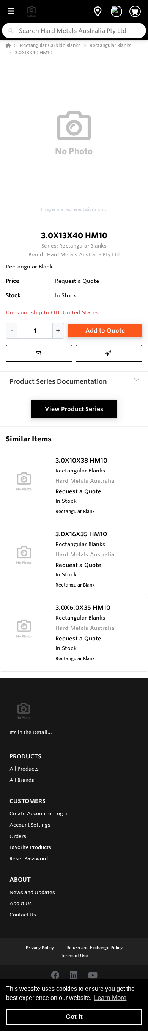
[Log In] (116, 11)
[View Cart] (135, 11)
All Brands (21, 780)
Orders (17, 836)
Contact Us (22, 915)
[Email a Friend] (109, 353)
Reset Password (28, 858)
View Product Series (74, 409)
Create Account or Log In (39, 813)
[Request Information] (39, 353)
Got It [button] (74, 1016)
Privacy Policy (40, 947)
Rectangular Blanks (82, 246)
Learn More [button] (110, 997)
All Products (24, 769)
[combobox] (74, 30)
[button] (97, 11)
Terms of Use (74, 955)
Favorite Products (30, 847)
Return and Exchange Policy (94, 947)
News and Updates (32, 892)
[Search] (9, 31)
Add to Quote (105, 330)
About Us (20, 903)
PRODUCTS (25, 756)
